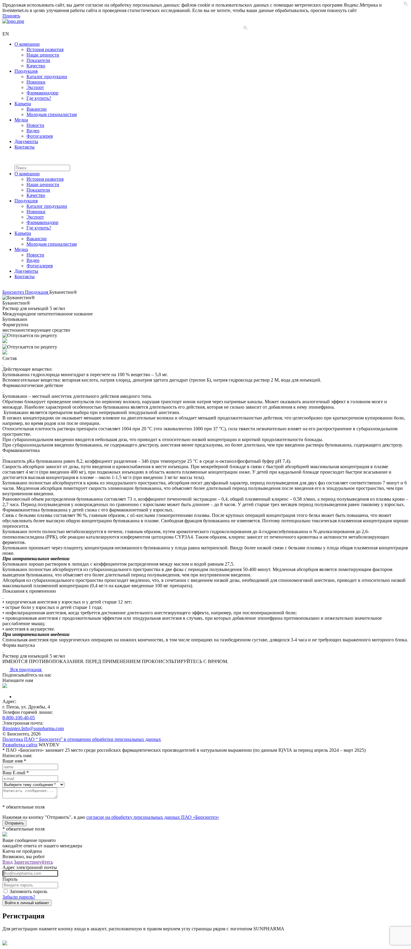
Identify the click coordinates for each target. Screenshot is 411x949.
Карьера (22, 103)
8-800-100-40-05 (18, 717)
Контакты (24, 146)
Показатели (38, 60)
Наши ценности (42, 54)
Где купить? (38, 98)
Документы (26, 141)
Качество (35, 65)
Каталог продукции (46, 76)
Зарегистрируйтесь (33, 862)
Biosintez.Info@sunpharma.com (33, 728)
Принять (11, 15)
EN (5, 33)
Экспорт (35, 87)
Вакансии (36, 109)
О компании (27, 44)
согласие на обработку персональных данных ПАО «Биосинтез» (152, 817)
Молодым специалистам (51, 114)
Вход (7, 862)
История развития (44, 49)
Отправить (14, 823)
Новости (35, 125)
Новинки (35, 81)
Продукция (26, 71)
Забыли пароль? (18, 896)
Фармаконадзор (42, 92)
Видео (32, 130)
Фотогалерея (39, 136)
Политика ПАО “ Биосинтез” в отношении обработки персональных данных (81, 739)
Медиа (21, 119)
